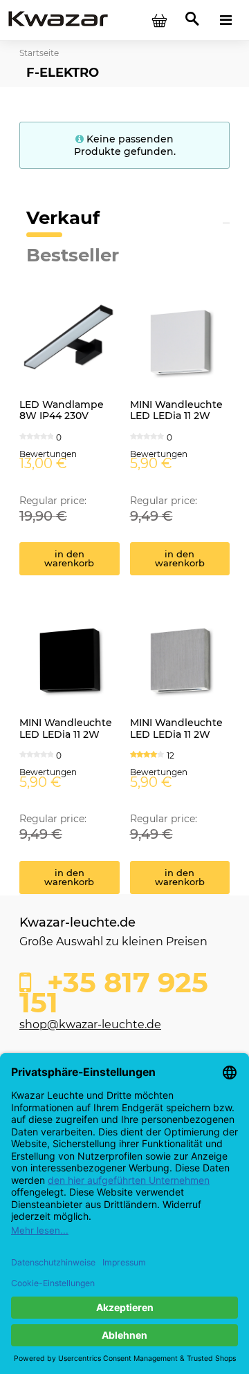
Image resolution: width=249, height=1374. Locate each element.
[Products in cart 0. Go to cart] (159, 20)
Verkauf (63, 218)
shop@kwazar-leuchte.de (90, 1024)
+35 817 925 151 (113, 989)
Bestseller (72, 255)
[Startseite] (58, 19)
